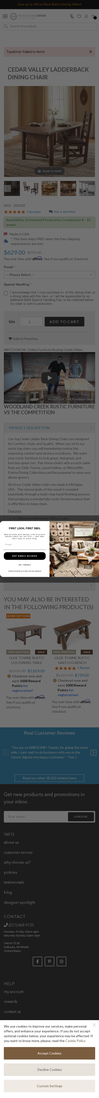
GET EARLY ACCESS (24, 556)
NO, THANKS (25, 565)
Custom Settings (49, 1086)
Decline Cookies (49, 1069)
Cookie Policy (75, 1041)
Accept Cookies (49, 1053)
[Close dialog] (96, 524)
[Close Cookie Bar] (94, 1025)
